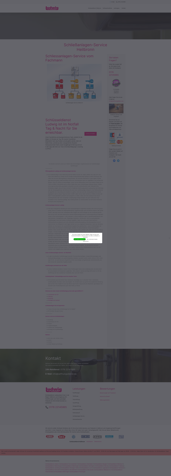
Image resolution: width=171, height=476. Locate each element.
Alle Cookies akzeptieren (79, 239)
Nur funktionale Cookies (92, 239)
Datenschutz (86, 241)
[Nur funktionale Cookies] (169, 238)
